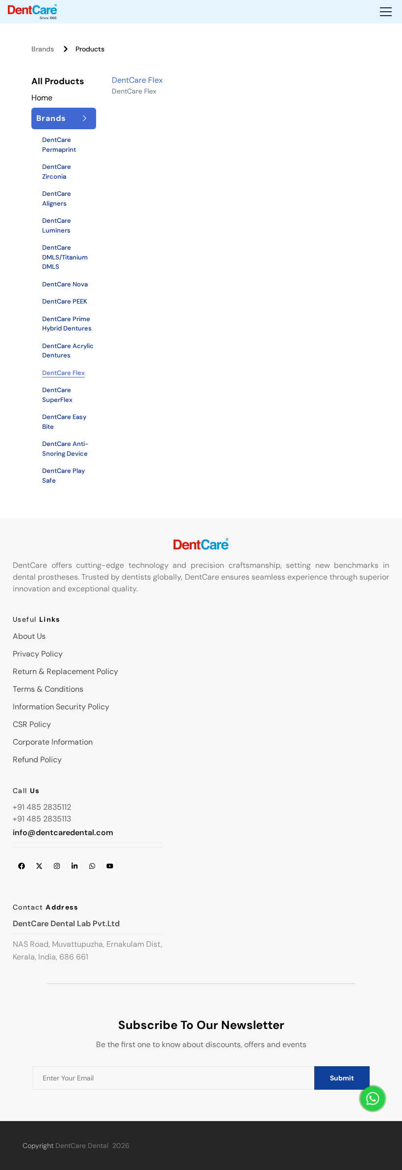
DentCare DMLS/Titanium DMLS (65, 257)
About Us (29, 636)
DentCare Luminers (56, 225)
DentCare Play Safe (63, 476)
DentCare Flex (63, 373)
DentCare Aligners (56, 198)
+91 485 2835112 (42, 807)
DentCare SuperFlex (57, 395)
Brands (42, 49)
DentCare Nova (65, 284)
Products (89, 49)
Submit (342, 1078)
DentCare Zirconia (56, 172)
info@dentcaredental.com (63, 832)
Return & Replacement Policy (65, 671)
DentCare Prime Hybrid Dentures (67, 324)
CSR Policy (32, 724)
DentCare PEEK (64, 301)
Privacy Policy (38, 654)
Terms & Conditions (48, 689)
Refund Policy (37, 759)
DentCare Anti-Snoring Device (65, 449)
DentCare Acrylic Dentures (68, 351)
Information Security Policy (61, 707)
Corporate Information (53, 742)
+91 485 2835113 (42, 819)
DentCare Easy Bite (64, 422)
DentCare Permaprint (59, 145)
